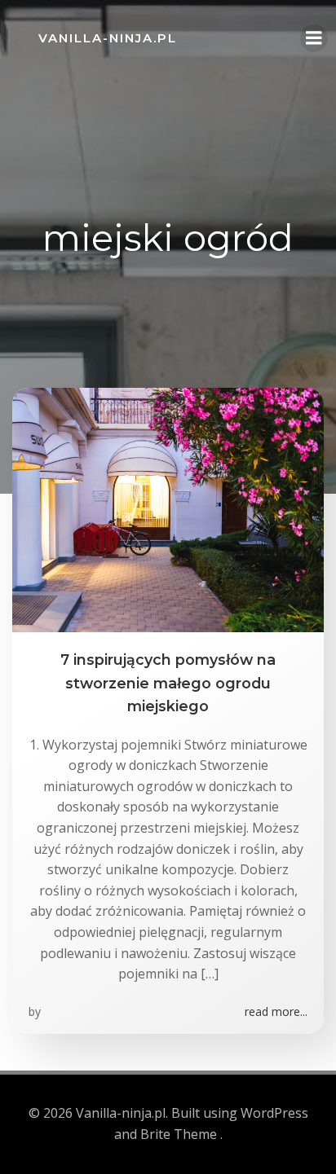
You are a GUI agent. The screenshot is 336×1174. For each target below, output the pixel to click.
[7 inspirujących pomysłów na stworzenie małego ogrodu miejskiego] (168, 509)
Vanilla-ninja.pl (107, 38)
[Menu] (314, 38)
